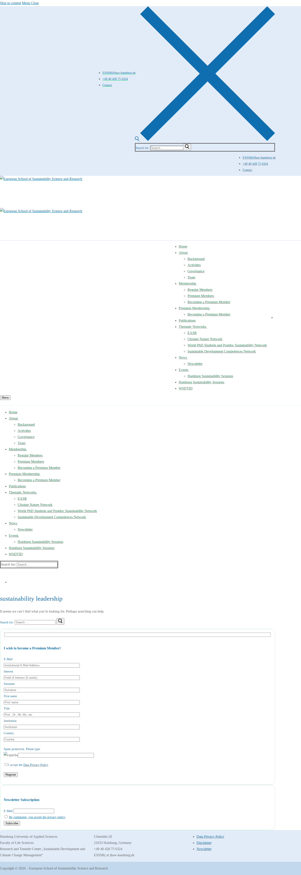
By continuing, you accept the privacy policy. (37, 817)
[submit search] (187, 147)
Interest (8, 671)
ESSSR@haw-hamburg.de (119, 72)
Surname (9, 684)
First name (10, 696)
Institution (10, 721)
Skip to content (10, 3)
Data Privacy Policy (35, 765)
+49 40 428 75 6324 (115, 79)
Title (7, 708)
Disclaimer (204, 843)
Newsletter (204, 849)
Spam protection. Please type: (22, 749)
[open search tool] (205, 140)
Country (9, 733)
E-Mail (8, 659)
